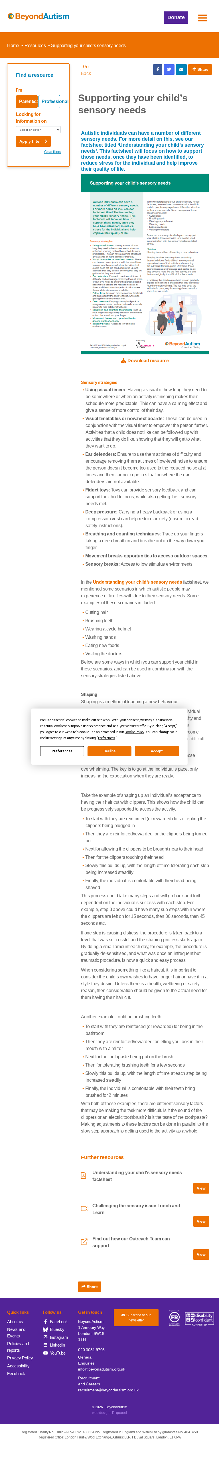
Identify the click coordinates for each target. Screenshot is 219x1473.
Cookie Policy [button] (134, 732)
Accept (157, 751)
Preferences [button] (106, 738)
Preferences (62, 751)
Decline (109, 751)
